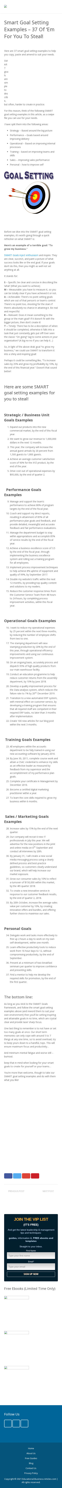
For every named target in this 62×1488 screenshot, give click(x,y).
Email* (31, 1262)
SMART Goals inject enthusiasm (21, 255)
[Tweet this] (17, 1176)
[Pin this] (35, 1176)
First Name (31, 1251)
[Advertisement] (33, 79)
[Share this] (8, 1176)
